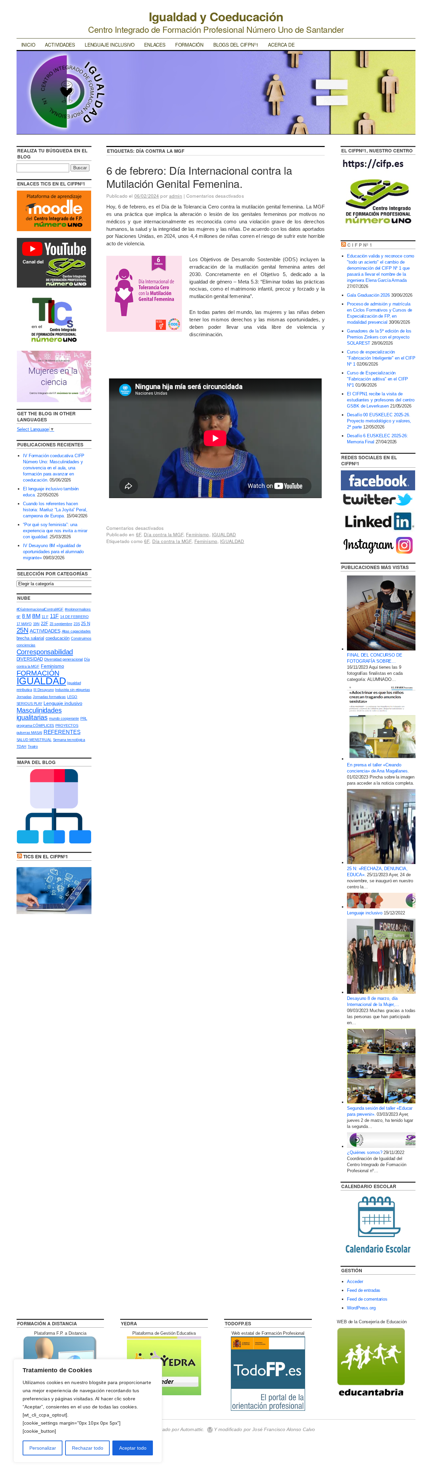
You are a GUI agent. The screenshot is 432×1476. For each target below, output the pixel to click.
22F (44, 623)
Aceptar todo (132, 1448)
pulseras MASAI (29, 733)
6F (138, 534)
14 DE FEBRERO (74, 617)
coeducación (58, 638)
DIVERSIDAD (30, 659)
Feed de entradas (363, 1290)
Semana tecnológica (69, 740)
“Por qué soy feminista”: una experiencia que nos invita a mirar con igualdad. (55, 530)
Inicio (28, 44)
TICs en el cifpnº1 (45, 856)
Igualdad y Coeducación (216, 16)
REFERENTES (62, 732)
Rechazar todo (87, 1448)
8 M (26, 616)
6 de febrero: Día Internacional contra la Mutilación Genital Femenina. (199, 176)
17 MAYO (24, 624)
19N (36, 624)
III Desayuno (43, 690)
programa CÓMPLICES (35, 725)
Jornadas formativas (49, 697)
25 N (85, 623)
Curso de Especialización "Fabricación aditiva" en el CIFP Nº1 (377, 379)
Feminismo (197, 534)
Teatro (33, 746)
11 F (45, 617)
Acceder (355, 1281)
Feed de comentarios (367, 1299)
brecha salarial (30, 638)
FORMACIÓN (38, 673)
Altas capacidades (76, 631)
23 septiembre (61, 624)
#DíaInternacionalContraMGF (40, 609)
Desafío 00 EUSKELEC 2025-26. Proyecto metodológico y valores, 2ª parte (379, 420)
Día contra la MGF (163, 534)
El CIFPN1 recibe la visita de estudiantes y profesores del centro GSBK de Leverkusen (380, 400)
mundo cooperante (64, 718)
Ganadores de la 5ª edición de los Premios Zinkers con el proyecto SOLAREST (379, 337)
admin (175, 196)
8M (36, 615)
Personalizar (42, 1448)
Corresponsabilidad (45, 652)
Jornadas (24, 697)
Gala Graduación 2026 (368, 295)
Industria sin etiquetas (72, 690)
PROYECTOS (66, 725)
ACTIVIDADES (45, 631)
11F (54, 616)
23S (77, 624)
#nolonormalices (78, 609)
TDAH (21, 746)
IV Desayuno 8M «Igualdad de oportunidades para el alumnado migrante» (53, 551)
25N (23, 630)
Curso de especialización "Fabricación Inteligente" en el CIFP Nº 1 (381, 358)
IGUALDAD (224, 534)
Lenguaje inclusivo (109, 44)
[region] (88, 1410)
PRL (83, 718)
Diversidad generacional (63, 659)
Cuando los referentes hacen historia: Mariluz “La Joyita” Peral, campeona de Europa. (55, 509)
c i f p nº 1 (359, 245)
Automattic (192, 1429)
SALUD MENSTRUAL (34, 740)
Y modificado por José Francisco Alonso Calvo (264, 1429)
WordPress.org (361, 1307)
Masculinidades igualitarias (39, 714)
